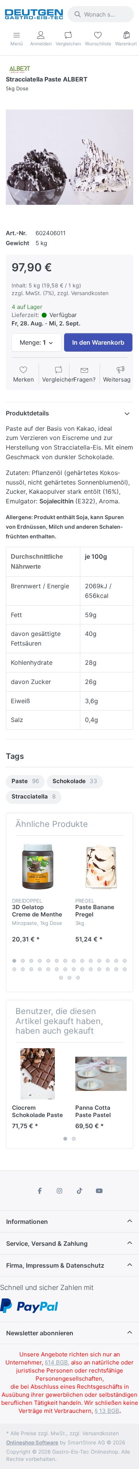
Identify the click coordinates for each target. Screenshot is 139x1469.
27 (116, 969)
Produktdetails (27, 413)
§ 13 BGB (107, 1410)
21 (65, 969)
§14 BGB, (57, 1362)
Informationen (27, 1221)
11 (99, 961)
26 (108, 969)
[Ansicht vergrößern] (69, 157)
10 (91, 961)
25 (99, 969)
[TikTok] (79, 1190)
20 (57, 969)
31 (78, 977)
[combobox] (101, 14)
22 (74, 969)
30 (69, 977)
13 (116, 961)
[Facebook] (39, 1190)
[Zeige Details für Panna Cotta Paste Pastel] (101, 1073)
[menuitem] (25, 781)
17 (31, 969)
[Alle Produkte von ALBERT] (20, 69)
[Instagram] (59, 1190)
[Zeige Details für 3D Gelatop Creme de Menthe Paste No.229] (37, 867)
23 (82, 969)
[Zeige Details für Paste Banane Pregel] (101, 867)
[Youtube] (99, 1190)
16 (23, 969)
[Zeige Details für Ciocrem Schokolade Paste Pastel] (37, 1073)
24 (91, 969)
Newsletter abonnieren (39, 1333)
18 (40, 969)
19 (48, 969)
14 (125, 961)
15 (14, 969)
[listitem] (69, 157)
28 (125, 969)
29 (61, 977)
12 (108, 961)
